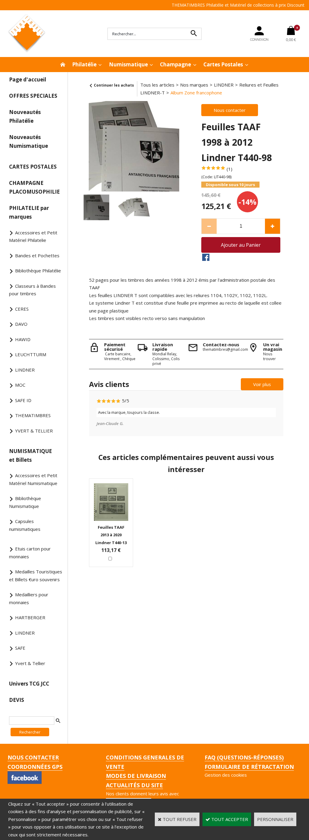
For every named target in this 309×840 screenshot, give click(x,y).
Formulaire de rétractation (249, 766)
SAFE (20, 648)
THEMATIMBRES (33, 415)
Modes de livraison (136, 775)
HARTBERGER (30, 617)
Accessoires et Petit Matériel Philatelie (33, 236)
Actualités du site (134, 785)
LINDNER (25, 370)
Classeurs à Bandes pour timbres (32, 290)
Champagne (175, 64)
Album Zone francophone (196, 93)
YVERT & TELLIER (34, 431)
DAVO (21, 324)
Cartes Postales (223, 64)
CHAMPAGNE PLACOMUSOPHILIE (34, 187)
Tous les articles (157, 85)
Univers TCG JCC (29, 683)
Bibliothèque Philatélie (38, 271)
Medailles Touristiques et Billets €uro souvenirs (35, 575)
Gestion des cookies (226, 775)
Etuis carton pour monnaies (30, 552)
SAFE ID (23, 400)
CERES (22, 309)
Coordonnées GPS (35, 766)
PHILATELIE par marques (29, 212)
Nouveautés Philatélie (25, 116)
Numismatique (128, 64)
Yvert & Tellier (30, 663)
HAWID (22, 339)
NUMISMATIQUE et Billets (30, 455)
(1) (229, 169)
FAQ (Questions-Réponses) (244, 757)
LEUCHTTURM (30, 354)
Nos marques (194, 85)
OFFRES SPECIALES (33, 95)
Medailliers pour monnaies (28, 598)
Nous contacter (33, 757)
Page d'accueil (27, 79)
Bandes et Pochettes (37, 255)
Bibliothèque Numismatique (25, 502)
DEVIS (16, 699)
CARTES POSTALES (33, 166)
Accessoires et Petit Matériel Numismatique (33, 479)
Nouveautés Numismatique (28, 141)
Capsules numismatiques (24, 525)
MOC (20, 385)
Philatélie (84, 64)
